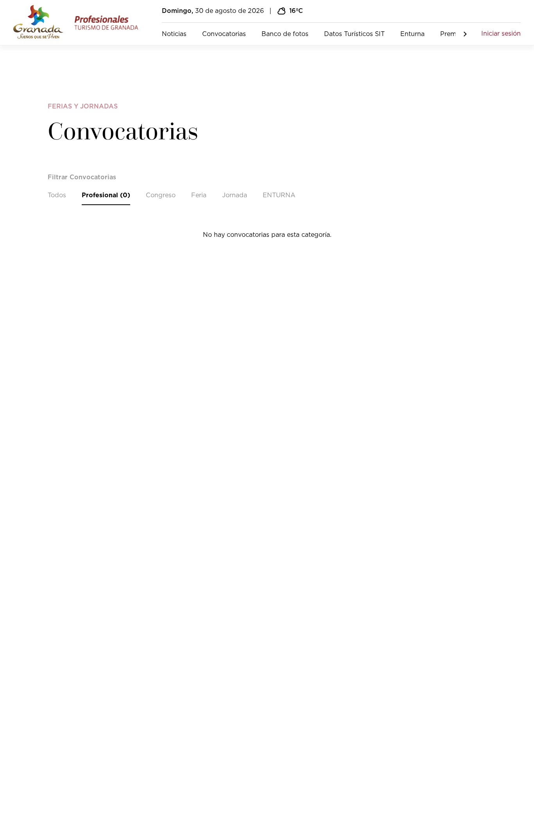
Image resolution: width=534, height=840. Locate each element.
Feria (198, 195)
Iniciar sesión (501, 34)
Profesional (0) (106, 195)
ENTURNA (279, 195)
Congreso (161, 195)
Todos (57, 195)
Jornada (234, 195)
